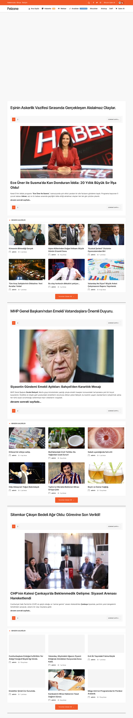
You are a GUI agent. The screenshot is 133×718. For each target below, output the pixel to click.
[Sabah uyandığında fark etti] (106, 435)
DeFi (111, 9)
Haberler (49, 9)
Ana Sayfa (35, 9)
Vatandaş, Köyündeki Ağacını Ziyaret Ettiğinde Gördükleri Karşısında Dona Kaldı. (64, 659)
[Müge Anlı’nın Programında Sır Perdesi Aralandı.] (106, 679)
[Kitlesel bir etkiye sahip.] (27, 435)
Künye (19, 3)
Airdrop (104, 9)
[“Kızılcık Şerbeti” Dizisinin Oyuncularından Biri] (106, 231)
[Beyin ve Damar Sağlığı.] (106, 470)
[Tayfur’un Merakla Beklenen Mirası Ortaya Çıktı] (66, 470)
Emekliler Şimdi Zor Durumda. (22, 694)
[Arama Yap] (89, 3)
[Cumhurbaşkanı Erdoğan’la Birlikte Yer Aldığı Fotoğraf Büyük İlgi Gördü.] (27, 642)
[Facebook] (93, 2)
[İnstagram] (100, 2)
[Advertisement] (66, 20)
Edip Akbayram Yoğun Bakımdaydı (24, 484)
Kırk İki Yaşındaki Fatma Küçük (101, 656)
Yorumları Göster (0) (65, 293)
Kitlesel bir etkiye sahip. (19, 449)
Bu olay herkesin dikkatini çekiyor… (64, 280)
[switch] (121, 2)
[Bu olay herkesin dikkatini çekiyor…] (66, 266)
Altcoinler (94, 9)
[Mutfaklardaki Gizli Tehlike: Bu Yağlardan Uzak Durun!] (66, 435)
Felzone (12, 9)
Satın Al (121, 9)
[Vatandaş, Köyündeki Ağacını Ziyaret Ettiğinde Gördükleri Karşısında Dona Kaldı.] (66, 642)
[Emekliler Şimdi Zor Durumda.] (27, 679)
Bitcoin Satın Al (109, 3)
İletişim (24, 3)
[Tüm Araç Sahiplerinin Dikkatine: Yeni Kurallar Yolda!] (27, 266)
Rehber (63, 9)
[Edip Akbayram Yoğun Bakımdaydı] (27, 470)
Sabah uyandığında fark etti (100, 449)
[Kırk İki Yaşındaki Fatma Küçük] (106, 642)
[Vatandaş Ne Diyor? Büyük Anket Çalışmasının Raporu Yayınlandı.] (106, 266)
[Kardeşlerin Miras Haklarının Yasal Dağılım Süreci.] (66, 679)
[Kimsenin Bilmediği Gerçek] (27, 231)
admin (14, 249)
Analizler (79, 9)
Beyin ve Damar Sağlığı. (98, 484)
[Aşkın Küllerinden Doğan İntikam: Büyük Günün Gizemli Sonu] (66, 231)
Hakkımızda (11, 3)
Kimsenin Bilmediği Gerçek (21, 245)
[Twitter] (97, 2)
